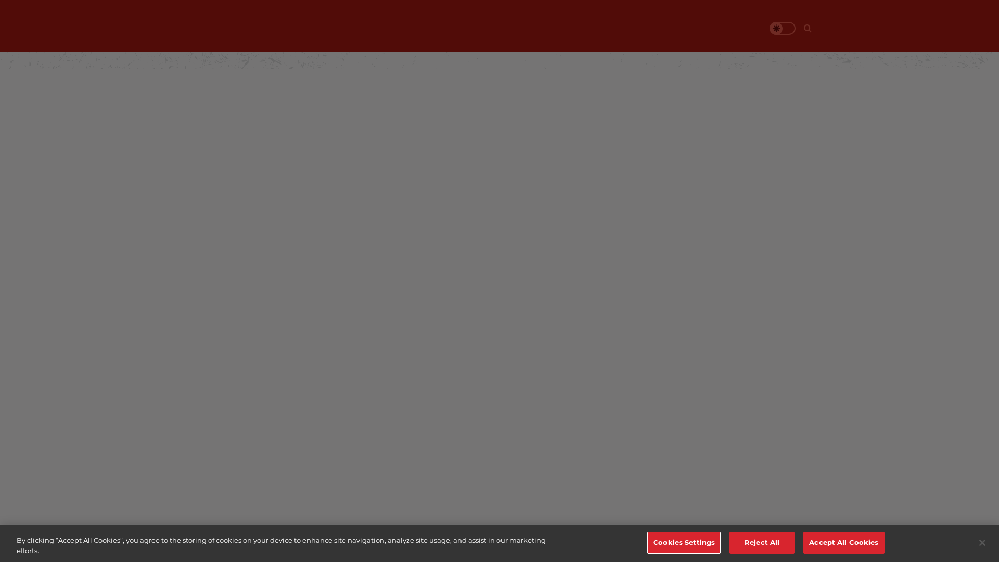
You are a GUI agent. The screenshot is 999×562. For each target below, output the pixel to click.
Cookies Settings (684, 542)
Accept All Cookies (843, 542)
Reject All (762, 542)
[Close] (982, 542)
